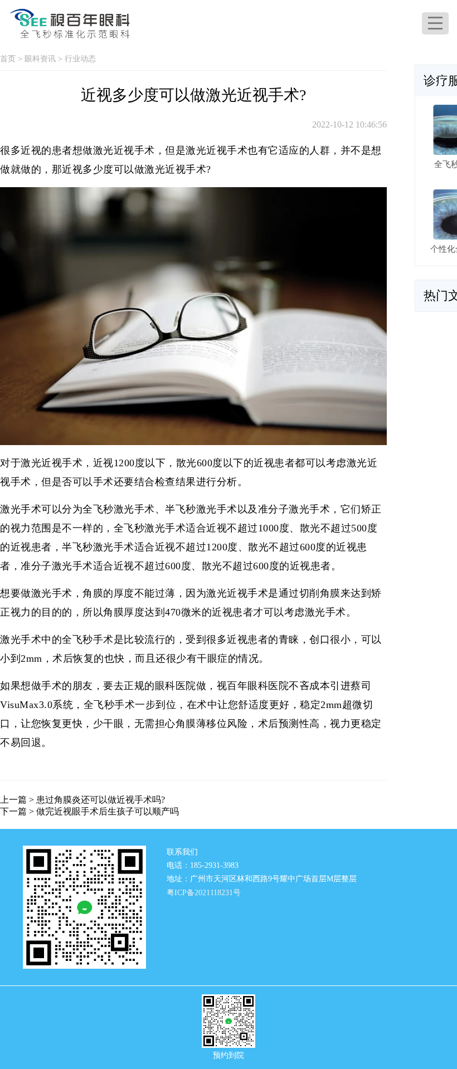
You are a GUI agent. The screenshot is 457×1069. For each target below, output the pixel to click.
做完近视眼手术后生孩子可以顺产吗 (107, 811)
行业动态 (80, 59)
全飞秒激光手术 (150, 528)
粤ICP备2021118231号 (204, 893)
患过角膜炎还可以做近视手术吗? (100, 799)
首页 (8, 59)
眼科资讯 (40, 59)
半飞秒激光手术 (98, 547)
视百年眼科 (243, 685)
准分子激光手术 (57, 566)
